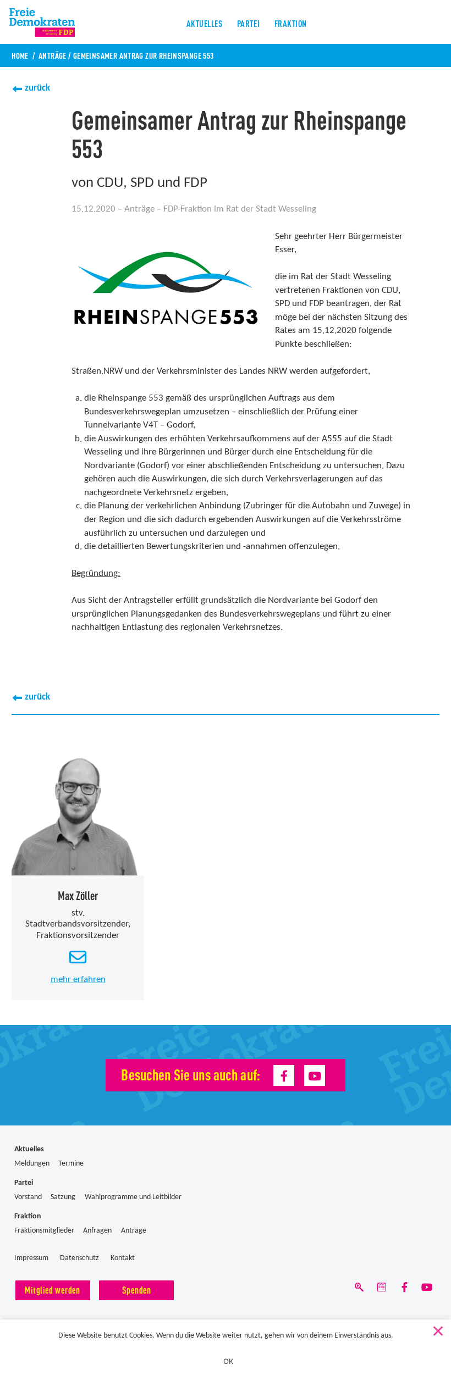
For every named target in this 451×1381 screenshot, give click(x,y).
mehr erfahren (78, 979)
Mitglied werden (52, 1289)
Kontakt (123, 1258)
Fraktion (290, 23)
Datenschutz (79, 1258)
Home (20, 55)
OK (228, 1361)
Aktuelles (204, 23)
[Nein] (437, 1328)
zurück (37, 88)
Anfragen (97, 1231)
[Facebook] (283, 1075)
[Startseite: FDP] (428, 22)
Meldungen (32, 1164)
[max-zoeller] (78, 809)
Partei (248, 23)
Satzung (63, 1197)
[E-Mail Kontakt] (78, 958)
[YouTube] (314, 1075)
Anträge (52, 55)
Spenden (136, 1289)
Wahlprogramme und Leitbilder (133, 1197)
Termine (71, 1164)
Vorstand (28, 1197)
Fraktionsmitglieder (44, 1231)
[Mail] (382, 1289)
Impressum (31, 1258)
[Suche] (359, 1289)
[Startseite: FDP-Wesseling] (49, 22)
